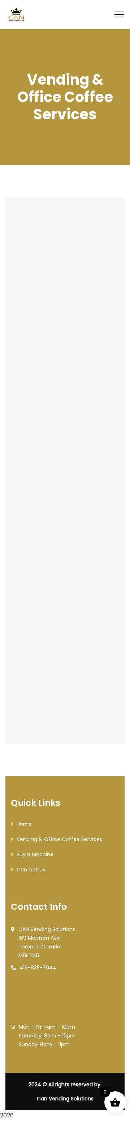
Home (24, 824)
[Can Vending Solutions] (16, 14)
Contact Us (31, 869)
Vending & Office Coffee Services (59, 839)
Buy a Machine (35, 854)
